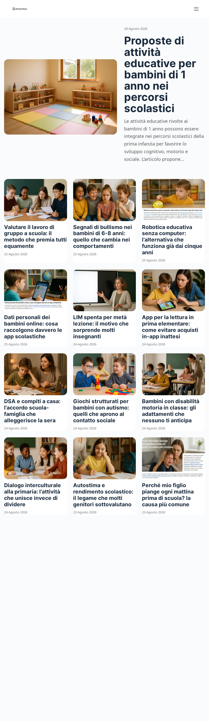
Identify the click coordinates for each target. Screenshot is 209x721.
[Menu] (196, 9)
